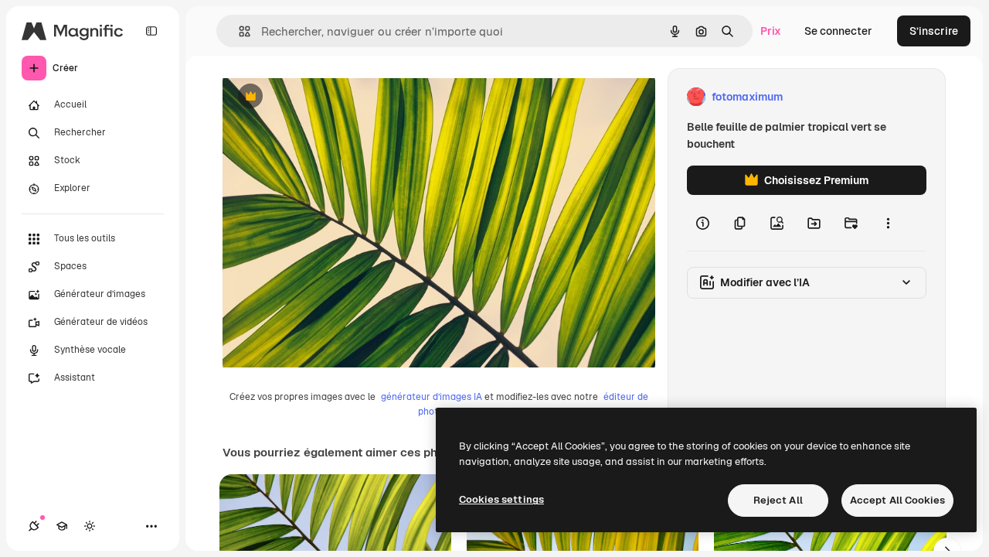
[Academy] (61, 526)
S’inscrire (933, 31)
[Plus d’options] (887, 222)
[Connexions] (34, 526)
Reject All (778, 500)
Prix (770, 31)
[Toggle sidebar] (151, 31)
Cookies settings (501, 499)
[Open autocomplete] (238, 31)
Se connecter (838, 31)
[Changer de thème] (89, 526)
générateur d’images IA (431, 397)
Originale (324, 97)
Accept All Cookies (897, 500)
